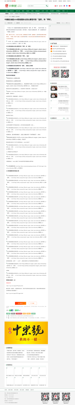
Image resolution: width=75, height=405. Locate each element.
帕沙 (28, 56)
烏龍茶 (27, 10)
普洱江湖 (18, 10)
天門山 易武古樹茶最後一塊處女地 (59, 51)
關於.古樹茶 (11, 389)
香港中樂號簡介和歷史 (51, 13)
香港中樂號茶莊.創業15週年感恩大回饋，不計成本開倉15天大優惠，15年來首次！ (28, 317)
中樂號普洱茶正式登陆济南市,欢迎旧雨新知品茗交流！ (22, 315)
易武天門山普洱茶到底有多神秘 (59, 48)
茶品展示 (52, 10)
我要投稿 (58, 22)
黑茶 (32, 10)
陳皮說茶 (38, 10)
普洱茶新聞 (17, 16)
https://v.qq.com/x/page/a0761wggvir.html (14, 293)
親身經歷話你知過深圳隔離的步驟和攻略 (15, 352)
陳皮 (23, 10)
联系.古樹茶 (16, 389)
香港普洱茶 (19, 313)
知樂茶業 (18, 22)
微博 (57, 5)
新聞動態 (13, 16)
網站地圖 (27, 389)
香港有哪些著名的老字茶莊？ (41, 13)
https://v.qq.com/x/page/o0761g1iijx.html (14, 285)
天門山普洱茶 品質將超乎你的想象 (59, 56)
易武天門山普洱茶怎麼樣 (57, 58)
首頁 (7, 10)
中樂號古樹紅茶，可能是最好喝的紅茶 (60, 46)
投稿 (33, 303)
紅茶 (47, 10)
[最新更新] (60, 81)
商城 (61, 5)
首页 (10, 16)
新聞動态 (58, 10)
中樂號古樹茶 (9, 22)
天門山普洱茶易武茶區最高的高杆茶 (60, 53)
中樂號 (8, 313)
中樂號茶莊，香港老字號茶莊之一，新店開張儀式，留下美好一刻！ (22, 13)
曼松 (7, 288)
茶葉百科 (12, 10)
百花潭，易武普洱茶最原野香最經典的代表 (15, 356)
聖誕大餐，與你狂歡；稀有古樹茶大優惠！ (35, 352)
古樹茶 (14, 134)
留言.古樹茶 (22, 389)
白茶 (43, 10)
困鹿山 (28, 65)
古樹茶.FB (32, 389)
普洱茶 (26, 27)
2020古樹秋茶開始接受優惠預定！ (33, 354)
